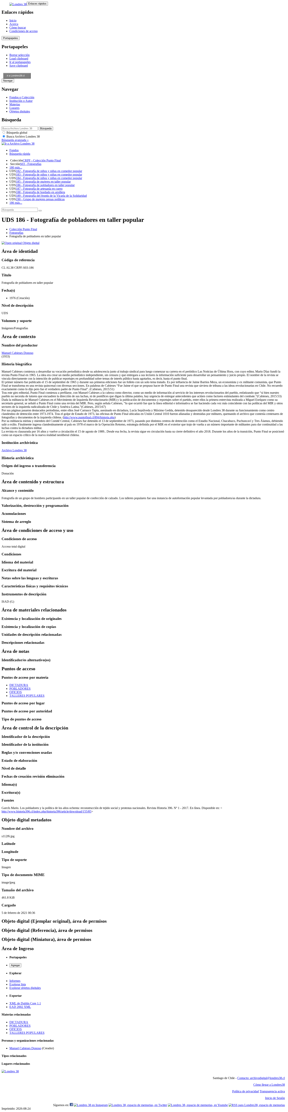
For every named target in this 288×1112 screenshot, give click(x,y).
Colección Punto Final (23, 229)
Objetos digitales (19, 111)
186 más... (15, 202)
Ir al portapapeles (20, 62)
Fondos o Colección (21, 97)
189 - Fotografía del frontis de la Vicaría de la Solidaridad (51, 195)
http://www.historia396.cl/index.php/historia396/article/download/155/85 (46, 811)
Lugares (14, 108)
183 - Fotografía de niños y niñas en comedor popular (49, 174)
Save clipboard (18, 65)
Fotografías (16, 232)
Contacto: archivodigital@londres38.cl (261, 1078)
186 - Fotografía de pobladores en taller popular (45, 185)
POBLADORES (20, 688)
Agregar (15, 965)
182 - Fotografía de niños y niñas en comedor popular (49, 171)
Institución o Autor (21, 100)
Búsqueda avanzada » (15, 140)
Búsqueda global (16, 132)
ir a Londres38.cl (16, 75)
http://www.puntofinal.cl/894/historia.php (89, 417)
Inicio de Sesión (275, 1098)
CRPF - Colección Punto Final (42, 160)
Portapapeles (10, 38)
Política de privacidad (245, 1091)
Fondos (14, 150)
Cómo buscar (17, 27)
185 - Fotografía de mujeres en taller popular (43, 181)
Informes (14, 980)
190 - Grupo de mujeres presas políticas (40, 199)
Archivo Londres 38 (14, 450)
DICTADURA (18, 685)
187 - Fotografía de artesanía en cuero (39, 188)
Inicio (12, 20)
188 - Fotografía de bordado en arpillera (40, 192)
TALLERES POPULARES (26, 695)
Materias (14, 104)
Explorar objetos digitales (25, 988)
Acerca (13, 24)
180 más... (15, 167)
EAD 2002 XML (20, 1007)
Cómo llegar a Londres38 (269, 1084)
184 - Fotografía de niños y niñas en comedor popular (49, 178)
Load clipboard (18, 58)
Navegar (8, 80)
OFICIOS (15, 692)
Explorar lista (17, 984)
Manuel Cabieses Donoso (17, 353)
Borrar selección (19, 55)
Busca (23, 136)
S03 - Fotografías (30, 164)
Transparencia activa (272, 1091)
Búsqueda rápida (19, 153)
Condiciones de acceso (23, 31)
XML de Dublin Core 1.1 (25, 1003)
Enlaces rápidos (37, 3)
